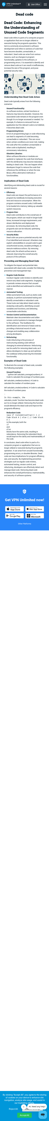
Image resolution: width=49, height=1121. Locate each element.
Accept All (24, 1115)
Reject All (13, 1109)
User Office (35, 4)
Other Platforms (24, 524)
